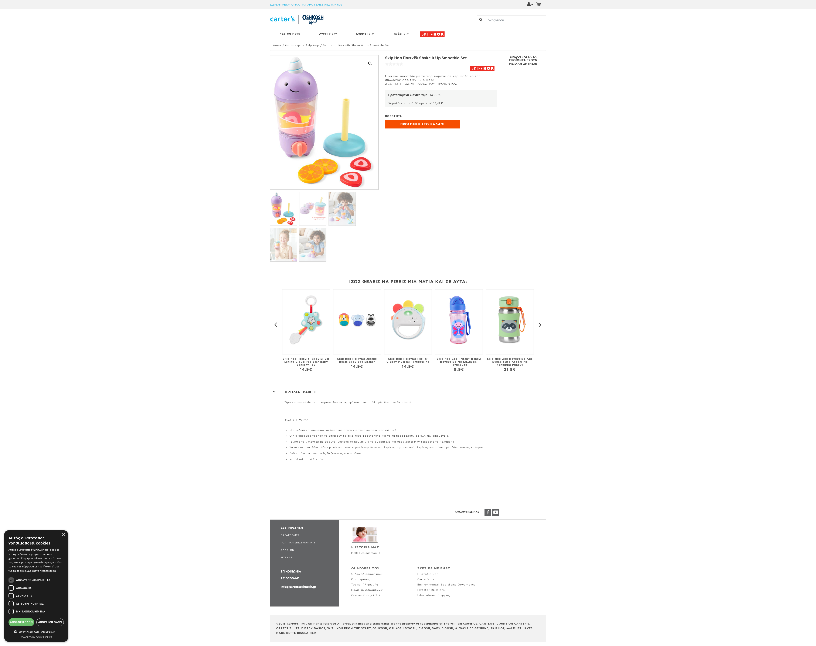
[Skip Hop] (433, 32)
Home (277, 45)
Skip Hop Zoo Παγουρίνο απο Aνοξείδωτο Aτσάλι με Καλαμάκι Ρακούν (510, 361)
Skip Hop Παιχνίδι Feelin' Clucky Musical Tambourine (408, 360)
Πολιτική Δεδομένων (367, 589)
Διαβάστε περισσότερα (41, 571)
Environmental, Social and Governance (446, 584)
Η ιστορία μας (428, 574)
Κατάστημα (293, 45)
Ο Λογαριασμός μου (366, 574)
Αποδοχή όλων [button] (21, 622)
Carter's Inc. (426, 579)
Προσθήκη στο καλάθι (422, 124)
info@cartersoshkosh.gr (298, 586)
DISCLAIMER (306, 633)
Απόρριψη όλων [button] (50, 622)
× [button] (63, 534)
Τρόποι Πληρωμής (364, 584)
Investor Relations (431, 589)
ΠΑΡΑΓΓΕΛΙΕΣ (289, 535)
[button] (370, 63)
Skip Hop (312, 45)
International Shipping (434, 595)
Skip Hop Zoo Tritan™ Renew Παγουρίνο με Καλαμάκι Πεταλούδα (459, 361)
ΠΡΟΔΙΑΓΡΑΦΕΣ (301, 392)
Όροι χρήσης (360, 579)
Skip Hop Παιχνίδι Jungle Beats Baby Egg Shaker (357, 360)
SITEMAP (286, 557)
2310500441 (289, 578)
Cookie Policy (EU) (365, 595)
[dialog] (36, 586)
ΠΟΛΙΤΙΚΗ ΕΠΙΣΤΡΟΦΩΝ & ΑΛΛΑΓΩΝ (298, 546)
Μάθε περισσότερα (364, 553)
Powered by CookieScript (36, 637)
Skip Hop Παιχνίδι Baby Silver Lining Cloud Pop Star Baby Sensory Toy (306, 361)
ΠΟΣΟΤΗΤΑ (393, 116)
